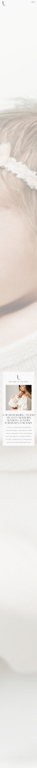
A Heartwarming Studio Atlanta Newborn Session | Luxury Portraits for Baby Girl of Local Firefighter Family (18, 421)
